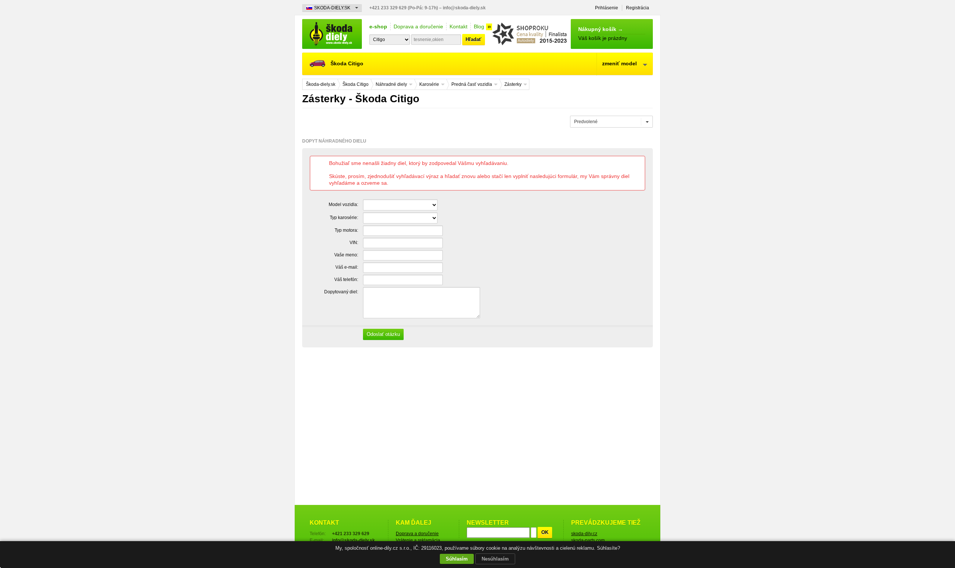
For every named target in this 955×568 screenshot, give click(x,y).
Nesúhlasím (495, 559)
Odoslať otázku (383, 334)
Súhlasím (457, 559)
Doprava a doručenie (418, 26)
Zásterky (513, 84)
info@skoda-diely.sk (464, 7)
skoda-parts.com (588, 540)
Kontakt (458, 26)
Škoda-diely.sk (332, 34)
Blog (479, 26)
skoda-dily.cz (584, 533)
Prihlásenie (606, 7)
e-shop (378, 26)
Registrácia (637, 7)
